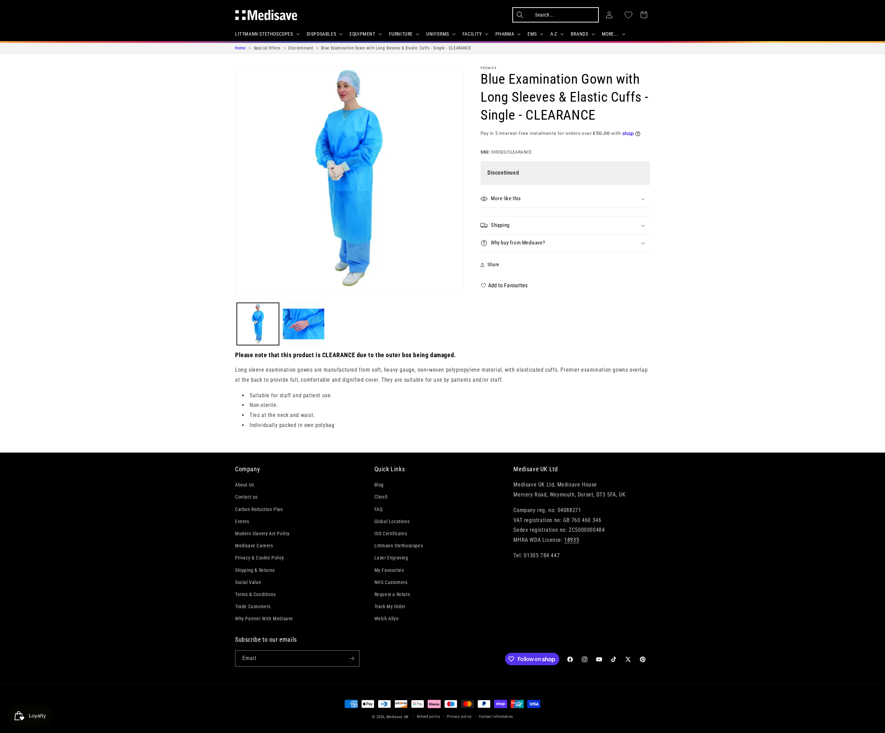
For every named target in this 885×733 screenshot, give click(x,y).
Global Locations (392, 521)
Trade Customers (253, 606)
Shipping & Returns (255, 570)
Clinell (381, 497)
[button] (266, 34)
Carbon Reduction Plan (259, 509)
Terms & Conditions (255, 594)
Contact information (496, 716)
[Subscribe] (351, 658)
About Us (244, 485)
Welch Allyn (386, 618)
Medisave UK (397, 717)
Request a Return (392, 594)
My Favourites (389, 570)
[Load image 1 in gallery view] (258, 324)
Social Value (248, 582)
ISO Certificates (390, 533)
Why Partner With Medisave (264, 618)
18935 (571, 540)
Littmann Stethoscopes (398, 545)
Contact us (246, 497)
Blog (379, 485)
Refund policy (428, 716)
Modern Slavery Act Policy (262, 533)
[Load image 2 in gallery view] (303, 324)
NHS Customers (391, 582)
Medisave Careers (254, 545)
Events (242, 521)
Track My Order (390, 606)
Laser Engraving (391, 557)
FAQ (378, 509)
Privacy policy (459, 716)
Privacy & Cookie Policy (259, 557)
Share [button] (493, 264)
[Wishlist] (628, 14)
